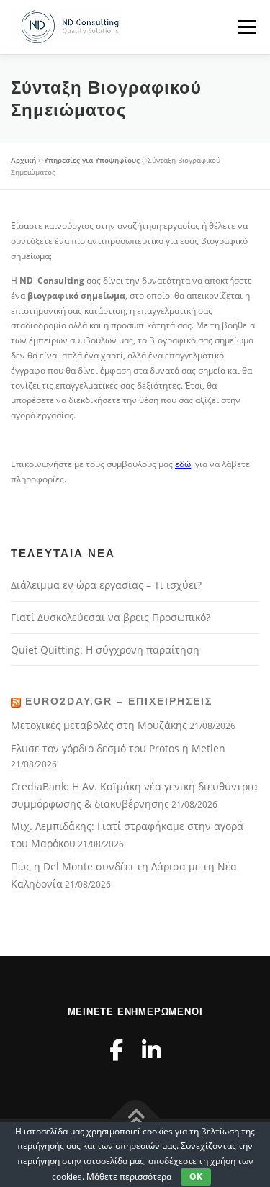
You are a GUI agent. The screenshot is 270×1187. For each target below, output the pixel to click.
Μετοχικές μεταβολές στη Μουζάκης (99, 725)
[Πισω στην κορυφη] (135, 1119)
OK (195, 1176)
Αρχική (23, 160)
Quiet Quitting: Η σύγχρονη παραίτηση (105, 649)
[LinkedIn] (151, 1050)
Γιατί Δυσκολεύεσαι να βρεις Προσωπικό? (110, 617)
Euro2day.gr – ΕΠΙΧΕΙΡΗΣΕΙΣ (118, 701)
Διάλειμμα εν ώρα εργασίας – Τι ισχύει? (106, 585)
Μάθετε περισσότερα (128, 1176)
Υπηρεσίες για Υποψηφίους (92, 160)
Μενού (246, 27)
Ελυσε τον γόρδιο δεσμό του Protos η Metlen (118, 748)
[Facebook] (116, 1050)
